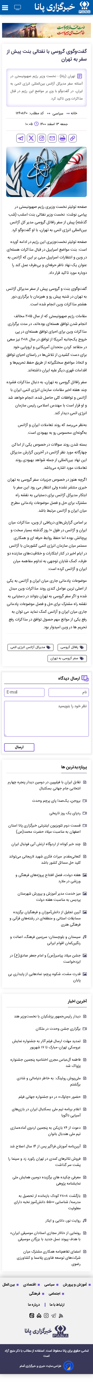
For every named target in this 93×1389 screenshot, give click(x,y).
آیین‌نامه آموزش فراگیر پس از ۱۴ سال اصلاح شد (45, 1146)
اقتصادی (30, 1285)
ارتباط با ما (57, 1305)
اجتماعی (55, 1294)
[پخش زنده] (17, 8)
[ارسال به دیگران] (52, 138)
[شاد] (39, 1315)
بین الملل (9, 1285)
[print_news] (62, 138)
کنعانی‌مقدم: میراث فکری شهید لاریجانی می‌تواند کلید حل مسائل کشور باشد (45, 860)
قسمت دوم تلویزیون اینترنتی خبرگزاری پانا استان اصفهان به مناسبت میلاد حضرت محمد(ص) (44, 829)
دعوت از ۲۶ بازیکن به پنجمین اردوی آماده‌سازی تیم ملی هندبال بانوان (45, 1131)
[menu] (5, 8)
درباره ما (34, 1305)
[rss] (61, 1315)
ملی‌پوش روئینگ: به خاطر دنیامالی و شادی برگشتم (49, 1081)
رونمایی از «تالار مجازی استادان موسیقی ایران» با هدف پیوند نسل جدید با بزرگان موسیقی (45, 1236)
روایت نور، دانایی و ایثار (63, 1221)
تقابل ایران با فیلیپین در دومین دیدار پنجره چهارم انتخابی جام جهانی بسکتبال (44, 785)
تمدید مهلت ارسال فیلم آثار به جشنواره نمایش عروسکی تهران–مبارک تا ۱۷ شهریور (46, 1044)
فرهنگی (35, 1294)
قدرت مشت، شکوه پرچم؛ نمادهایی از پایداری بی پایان (44, 977)
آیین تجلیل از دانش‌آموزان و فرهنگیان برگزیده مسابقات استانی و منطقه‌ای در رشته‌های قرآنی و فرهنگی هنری (45, 918)
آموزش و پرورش (75, 1285)
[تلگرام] (20, 138)
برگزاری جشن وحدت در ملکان (58, 1029)
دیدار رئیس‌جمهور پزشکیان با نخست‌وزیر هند (47, 1017)
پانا (65, 1350)
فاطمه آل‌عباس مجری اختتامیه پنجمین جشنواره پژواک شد (45, 1063)
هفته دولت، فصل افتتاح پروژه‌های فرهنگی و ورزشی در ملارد (48, 878)
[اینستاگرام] (41, 138)
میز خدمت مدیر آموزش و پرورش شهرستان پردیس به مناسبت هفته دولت (49, 897)
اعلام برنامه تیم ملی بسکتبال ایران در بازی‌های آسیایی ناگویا (46, 1112)
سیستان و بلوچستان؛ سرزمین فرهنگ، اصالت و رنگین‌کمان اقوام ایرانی (45, 940)
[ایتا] (31, 1315)
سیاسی (49, 1285)
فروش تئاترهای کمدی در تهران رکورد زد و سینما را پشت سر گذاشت (44, 1162)
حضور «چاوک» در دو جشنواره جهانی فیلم (50, 1097)
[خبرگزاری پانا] (62, 7)
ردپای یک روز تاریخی (65, 813)
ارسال (19, 747)
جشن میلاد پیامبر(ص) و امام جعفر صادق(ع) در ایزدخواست (45, 959)
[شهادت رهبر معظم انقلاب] (46, 30)
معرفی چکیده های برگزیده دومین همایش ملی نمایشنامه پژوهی (46, 1180)
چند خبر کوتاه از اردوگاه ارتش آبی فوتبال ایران (46, 844)
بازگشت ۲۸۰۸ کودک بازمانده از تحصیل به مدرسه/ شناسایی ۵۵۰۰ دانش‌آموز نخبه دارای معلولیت (47, 1202)
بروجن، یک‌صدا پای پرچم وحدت (56, 801)
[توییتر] (31, 138)
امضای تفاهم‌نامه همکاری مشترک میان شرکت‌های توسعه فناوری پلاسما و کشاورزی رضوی (49, 1258)
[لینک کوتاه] (72, 138)
